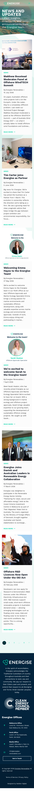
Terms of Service (11, 777)
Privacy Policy (23, 777)
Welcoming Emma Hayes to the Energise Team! (17, 270)
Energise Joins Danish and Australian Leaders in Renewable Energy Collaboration (17, 473)
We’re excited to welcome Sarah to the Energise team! (15, 371)
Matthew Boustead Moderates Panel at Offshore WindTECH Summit (16, 81)
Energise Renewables (14, 90)
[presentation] (17, 54)
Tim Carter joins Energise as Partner (16, 176)
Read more (9, 132)
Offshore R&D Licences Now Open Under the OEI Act (16, 574)
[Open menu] (29, 3)
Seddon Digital (21, 783)
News (6, 72)
